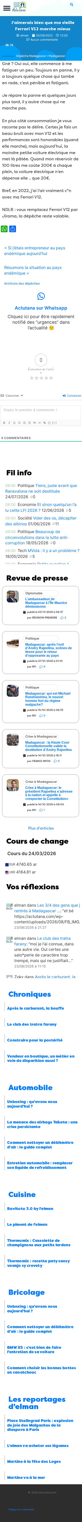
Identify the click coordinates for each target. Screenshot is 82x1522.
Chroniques (29, 994)
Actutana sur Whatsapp (41, 308)
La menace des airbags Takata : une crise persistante (42, 1124)
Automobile (30, 1087)
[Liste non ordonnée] (29, 422)
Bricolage (26, 1292)
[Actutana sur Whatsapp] (41, 296)
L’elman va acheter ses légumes (38, 1445)
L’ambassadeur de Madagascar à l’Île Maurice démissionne (46, 602)
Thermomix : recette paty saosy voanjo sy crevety (38, 1263)
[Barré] (19, 422)
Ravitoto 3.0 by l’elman (30, 1208)
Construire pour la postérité (34, 1040)
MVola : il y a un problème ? (53, 550)
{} (49, 422)
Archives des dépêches (22, 283)
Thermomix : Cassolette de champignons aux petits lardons (38, 1242)
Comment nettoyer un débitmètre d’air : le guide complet (40, 1144)
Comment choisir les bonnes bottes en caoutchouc (41, 1370)
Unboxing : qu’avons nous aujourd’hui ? (32, 1104)
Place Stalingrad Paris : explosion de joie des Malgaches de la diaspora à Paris (40, 1425)
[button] (7, 8)
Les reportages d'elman (37, 1403)
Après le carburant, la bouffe (35, 1008)
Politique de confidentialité (21, 1509)
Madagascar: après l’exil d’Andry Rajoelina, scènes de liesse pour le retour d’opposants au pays (48, 650)
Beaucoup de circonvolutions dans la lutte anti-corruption (37, 537)
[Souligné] (14, 422)
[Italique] (9, 422)
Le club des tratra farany (32, 1024)
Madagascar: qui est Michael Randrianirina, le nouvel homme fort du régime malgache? (47, 699)
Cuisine (22, 1194)
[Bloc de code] (39, 422)
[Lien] (44, 422)
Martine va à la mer (26, 1477)
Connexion (73, 395)
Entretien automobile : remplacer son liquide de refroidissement (40, 1165)
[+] (54, 422)
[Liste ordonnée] (24, 422)
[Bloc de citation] (34, 422)
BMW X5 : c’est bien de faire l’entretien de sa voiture (34, 1349)
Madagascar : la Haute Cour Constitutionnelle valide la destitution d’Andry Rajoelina (48, 746)
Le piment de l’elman (27, 1224)
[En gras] (4, 422)
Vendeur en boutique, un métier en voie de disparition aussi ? (40, 1058)
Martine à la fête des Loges (34, 1461)
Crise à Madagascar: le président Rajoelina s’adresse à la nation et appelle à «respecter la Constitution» (49, 793)
